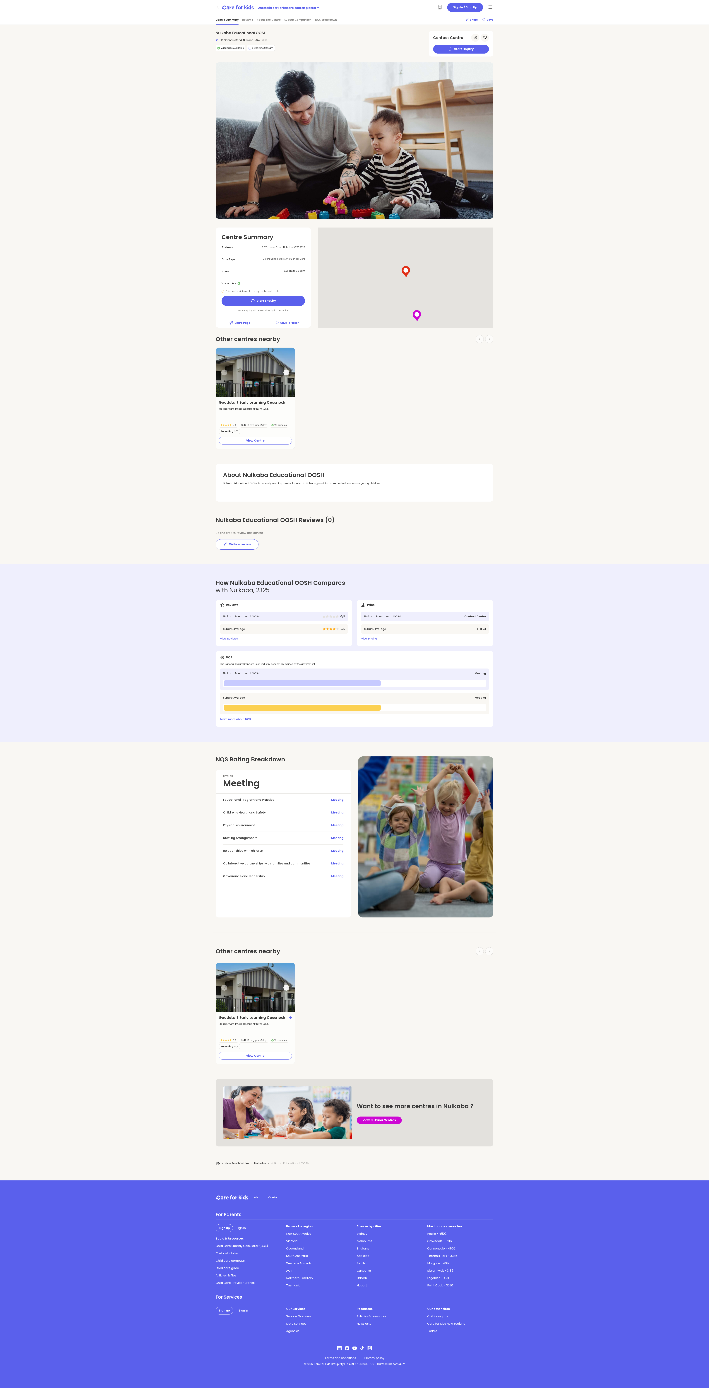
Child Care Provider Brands (235, 1283)
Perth (361, 1263)
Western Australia (299, 1263)
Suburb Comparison (297, 20)
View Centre (255, 440)
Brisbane (363, 1248)
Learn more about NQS (235, 719)
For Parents (228, 1215)
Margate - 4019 (438, 1263)
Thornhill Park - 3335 (442, 1256)
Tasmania (293, 1285)
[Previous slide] (224, 372)
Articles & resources (371, 1316)
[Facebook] (347, 1348)
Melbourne (364, 1241)
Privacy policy (374, 1358)
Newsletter (365, 1324)
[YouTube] (354, 1348)
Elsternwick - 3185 (440, 1271)
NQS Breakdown (326, 20)
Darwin (362, 1278)
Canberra (364, 1271)
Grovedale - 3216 (439, 1241)
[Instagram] (369, 1348)
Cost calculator (227, 1253)
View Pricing (369, 638)
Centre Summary (227, 20)
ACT (289, 1271)
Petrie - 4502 (436, 1234)
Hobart (362, 1285)
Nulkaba (260, 1163)
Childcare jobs (437, 1316)
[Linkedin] (339, 1348)
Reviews (247, 20)
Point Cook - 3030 (440, 1285)
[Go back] (218, 7)
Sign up (224, 1228)
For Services (229, 1297)
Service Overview (298, 1316)
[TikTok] (362, 1348)
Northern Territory (299, 1278)
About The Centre (269, 20)
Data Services (296, 1324)
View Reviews (229, 638)
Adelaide (363, 1256)
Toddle (432, 1331)
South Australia (297, 1256)
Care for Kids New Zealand (446, 1324)
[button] (234, 392)
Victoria (291, 1241)
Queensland (295, 1248)
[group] (255, 372)
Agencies (292, 1331)
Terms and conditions (340, 1358)
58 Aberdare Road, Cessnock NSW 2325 (244, 409)
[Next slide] (286, 372)
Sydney (362, 1234)
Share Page (242, 323)
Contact (274, 1197)
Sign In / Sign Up (465, 7)
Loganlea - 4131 (438, 1278)
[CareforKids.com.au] (232, 1197)
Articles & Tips (226, 1275)
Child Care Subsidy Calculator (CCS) (242, 1246)
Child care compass (230, 1261)
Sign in (241, 1228)
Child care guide (227, 1268)
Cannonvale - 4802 (441, 1248)
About (258, 1197)
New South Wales (237, 1163)
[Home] (218, 1163)
